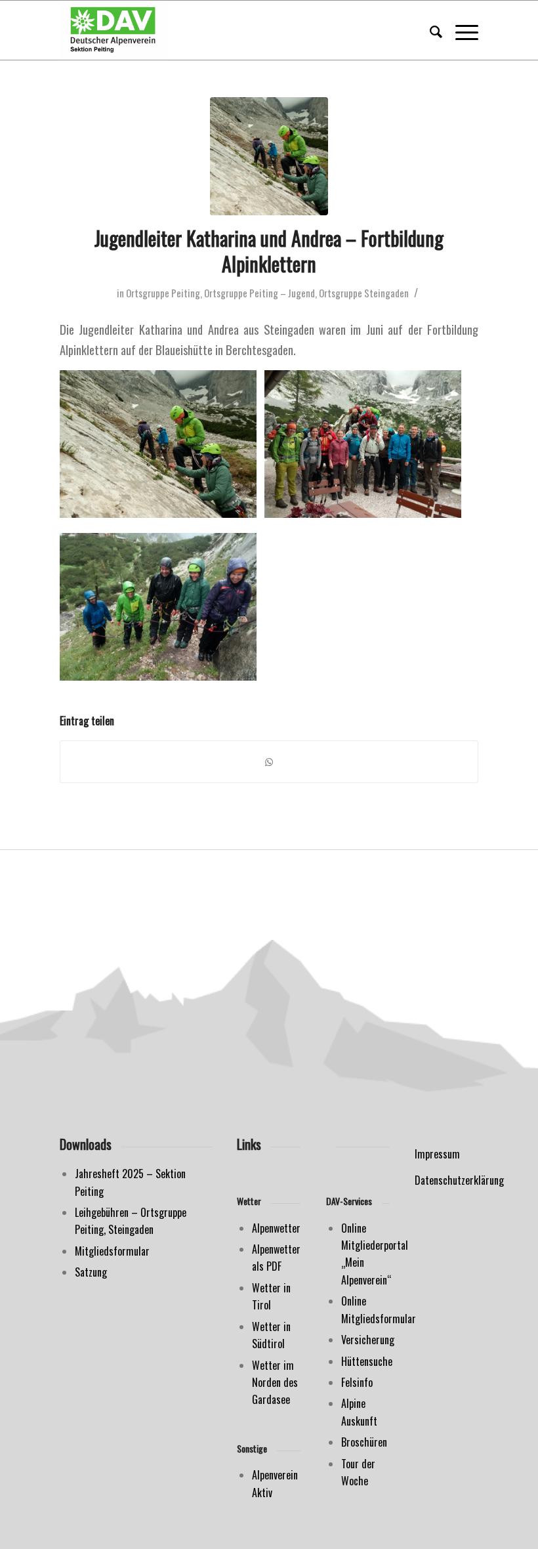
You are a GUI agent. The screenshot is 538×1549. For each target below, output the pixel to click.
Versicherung (367, 1339)
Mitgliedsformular (112, 1251)
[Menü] (460, 30)
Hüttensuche (366, 1361)
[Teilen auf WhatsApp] (269, 761)
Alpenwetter (276, 1228)
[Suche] (429, 30)
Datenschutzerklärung (459, 1180)
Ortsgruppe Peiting (163, 293)
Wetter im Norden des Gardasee (275, 1382)
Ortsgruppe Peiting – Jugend (259, 293)
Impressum (437, 1154)
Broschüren (364, 1442)
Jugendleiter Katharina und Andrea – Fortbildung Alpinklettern (269, 250)
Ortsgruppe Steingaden (364, 293)
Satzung (91, 1272)
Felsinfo (357, 1382)
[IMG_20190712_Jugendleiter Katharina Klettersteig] (269, 156)
